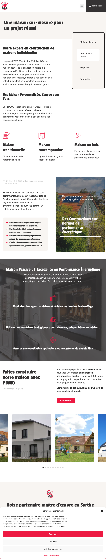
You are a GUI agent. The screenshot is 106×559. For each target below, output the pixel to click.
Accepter (53, 534)
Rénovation (85, 79)
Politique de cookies (51, 555)
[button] (101, 511)
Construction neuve (86, 55)
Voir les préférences (53, 549)
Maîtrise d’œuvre (88, 42)
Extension (85, 67)
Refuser (53, 541)
